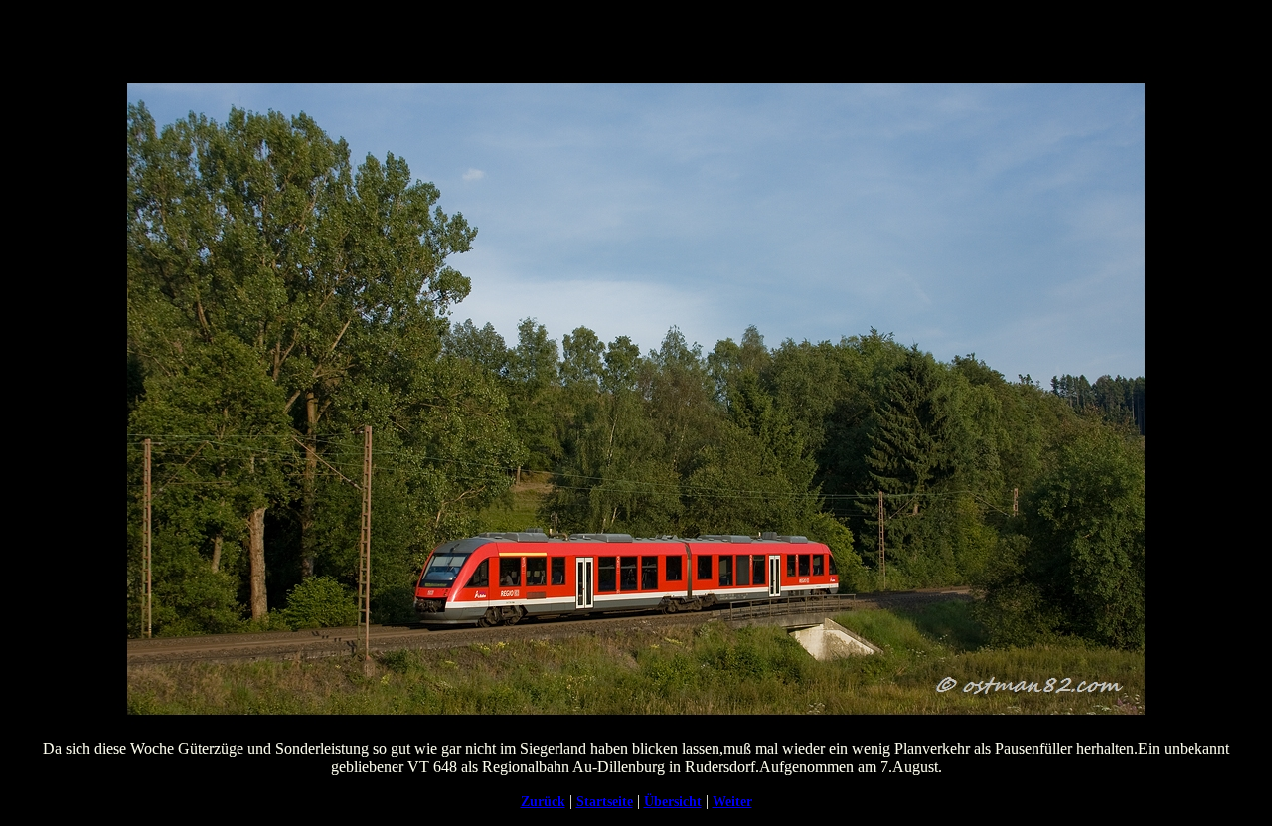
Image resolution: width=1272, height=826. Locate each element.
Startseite (604, 801)
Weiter (732, 801)
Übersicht (673, 801)
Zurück (543, 801)
